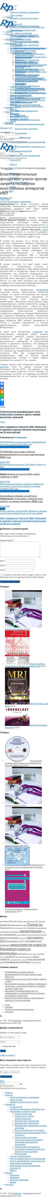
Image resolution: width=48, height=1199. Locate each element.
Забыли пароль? (7, 1055)
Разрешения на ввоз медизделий (25, 155)
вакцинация (31, 928)
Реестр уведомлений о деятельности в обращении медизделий (27, 101)
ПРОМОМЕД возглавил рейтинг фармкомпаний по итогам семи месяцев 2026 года (22, 454)
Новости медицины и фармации (24, 26)
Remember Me (9, 1046)
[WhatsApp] (24, 396)
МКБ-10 (13, 164)
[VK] (24, 388)
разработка (10, 957)
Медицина (14, 114)
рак (17, 957)
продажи (41, 954)
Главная (9, 32)
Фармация (14, 116)
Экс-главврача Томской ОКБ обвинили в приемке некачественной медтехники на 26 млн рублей (23, 521)
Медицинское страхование (27, 60)
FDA (11, 921)
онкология (22, 953)
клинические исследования (37, 935)
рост (30, 957)
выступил (4, 367)
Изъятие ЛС (15, 160)
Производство (6, 928)
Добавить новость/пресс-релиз (24, 35)
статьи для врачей (35, 959)
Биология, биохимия (19, 119)
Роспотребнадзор (18, 928)
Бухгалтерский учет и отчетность (29, 69)
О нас (7, 1005)
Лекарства (5, 925)
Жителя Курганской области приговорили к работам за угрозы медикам (24, 999)
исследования (21, 935)
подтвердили (42, 290)
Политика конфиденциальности (19, 1009)
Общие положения (23, 53)
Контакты (9, 191)
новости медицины (15, 951)
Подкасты (35, 924)
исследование (8, 934)
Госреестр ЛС (16, 44)
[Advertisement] (19, 15)
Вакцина (42, 921)
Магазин (9, 108)
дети (43, 932)
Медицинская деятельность (27, 86)
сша (2, 962)
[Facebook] (24, 384)
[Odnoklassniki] (24, 392)
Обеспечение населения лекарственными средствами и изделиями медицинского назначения (29, 80)
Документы (10, 43)
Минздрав (15, 925)
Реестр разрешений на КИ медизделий (27, 142)
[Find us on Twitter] (1, 1016)
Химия (13, 121)
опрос (30, 954)
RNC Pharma (17, 921)
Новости (9, 34)
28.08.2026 (5, 462)
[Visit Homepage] (8, 11)
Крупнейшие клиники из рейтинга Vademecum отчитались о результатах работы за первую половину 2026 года (21, 499)
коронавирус (22, 938)
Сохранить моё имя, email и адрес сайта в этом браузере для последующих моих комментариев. (23, 576)
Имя (2, 561)
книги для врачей (9, 937)
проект (2, 957)
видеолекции (30, 931)
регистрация (23, 957)
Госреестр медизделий (20, 95)
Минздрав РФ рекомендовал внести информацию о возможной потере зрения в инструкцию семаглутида (25, 993)
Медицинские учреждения (27, 45)
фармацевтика (12, 962)
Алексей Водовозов (29, 921)
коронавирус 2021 (15, 941)
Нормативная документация (23, 30)
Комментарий (7, 540)
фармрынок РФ (36, 962)
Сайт (2, 570)
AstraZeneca (4, 921)
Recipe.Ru (17, 1021)
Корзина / (6, 198)
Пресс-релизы (16, 30)
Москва (23, 925)
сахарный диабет (15, 960)
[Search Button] (21, 137)
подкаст (34, 954)
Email (3, 565)
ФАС (25, 928)
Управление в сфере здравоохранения (24, 56)
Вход (2, 1081)
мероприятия (21, 945)
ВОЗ (37, 921)
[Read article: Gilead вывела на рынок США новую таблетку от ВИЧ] (24, 465)
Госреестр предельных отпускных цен (27, 48)
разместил (37, 332)
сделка (23, 960)
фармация (25, 962)
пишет (45, 229)
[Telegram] (24, 400)
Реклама (9, 1007)
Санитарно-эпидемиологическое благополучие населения (30, 89)
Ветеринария (21, 133)
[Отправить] (24, 404)
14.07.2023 (5, 199)
